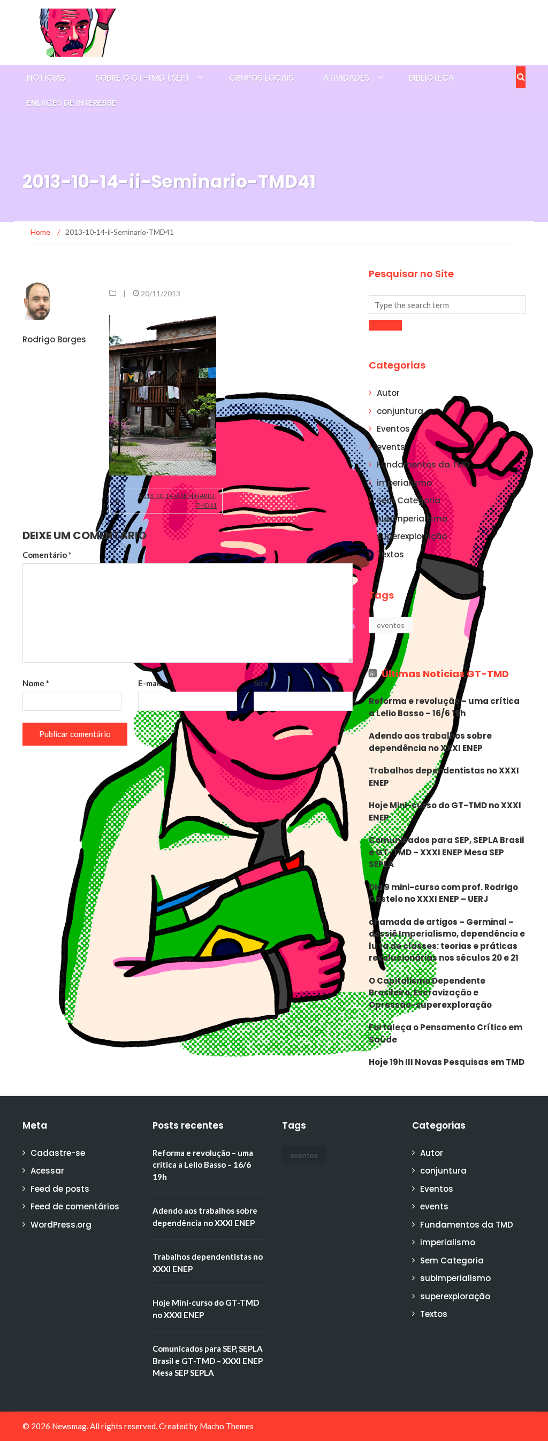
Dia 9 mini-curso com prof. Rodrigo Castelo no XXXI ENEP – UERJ (443, 893)
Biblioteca (431, 77)
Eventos (393, 428)
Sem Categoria (408, 500)
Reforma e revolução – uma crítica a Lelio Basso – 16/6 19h (444, 707)
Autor (388, 392)
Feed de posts (60, 1188)
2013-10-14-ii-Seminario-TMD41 (178, 500)
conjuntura (400, 411)
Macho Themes (227, 1426)
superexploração (412, 536)
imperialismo (404, 482)
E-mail (152, 683)
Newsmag (69, 1426)
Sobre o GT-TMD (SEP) (142, 77)
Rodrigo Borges (54, 339)
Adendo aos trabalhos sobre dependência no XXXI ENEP (430, 742)
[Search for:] (447, 304)
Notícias (46, 77)
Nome (35, 683)
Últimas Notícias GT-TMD (445, 673)
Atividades (346, 77)
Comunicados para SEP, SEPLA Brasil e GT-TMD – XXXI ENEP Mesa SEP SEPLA (446, 852)
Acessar (47, 1170)
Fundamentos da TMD (423, 464)
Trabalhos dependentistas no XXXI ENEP (444, 776)
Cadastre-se (58, 1153)
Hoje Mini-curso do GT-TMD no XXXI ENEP (445, 811)
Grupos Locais (261, 77)
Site (261, 683)
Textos (390, 554)
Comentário (47, 554)
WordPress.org (61, 1224)
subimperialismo (412, 518)
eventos (391, 625)
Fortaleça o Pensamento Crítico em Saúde (445, 1033)
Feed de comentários (75, 1206)
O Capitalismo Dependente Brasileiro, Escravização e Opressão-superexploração (430, 992)
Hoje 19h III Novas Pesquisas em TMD (446, 1062)
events (391, 447)
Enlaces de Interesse (71, 103)
